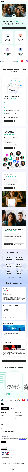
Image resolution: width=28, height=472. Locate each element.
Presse (2, 427)
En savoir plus (19, 187)
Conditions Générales (14, 469)
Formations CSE (3, 415)
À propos (2, 424)
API (1, 428)
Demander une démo (14, 27)
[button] (7, 394)
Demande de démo (8, 187)
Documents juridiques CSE (18, 415)
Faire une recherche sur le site (4, 446)
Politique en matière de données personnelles (14, 468)
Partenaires (2, 425)
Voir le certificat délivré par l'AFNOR (5, 458)
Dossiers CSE (16, 418)
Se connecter (12, 408)
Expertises (2, 418)
